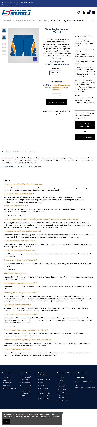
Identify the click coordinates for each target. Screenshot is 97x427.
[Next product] (93, 20)
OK (7, 421)
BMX (41, 382)
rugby (45, 111)
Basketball (62, 383)
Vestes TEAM (44, 399)
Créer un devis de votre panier (84, 125)
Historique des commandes (27, 387)
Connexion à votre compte (27, 378)
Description (6, 152)
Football (61, 392)
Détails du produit (20, 152)
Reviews (33, 152)
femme (67, 111)
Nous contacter (8, 2)
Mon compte (26, 383)
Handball (61, 386)
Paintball (43, 385)
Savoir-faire (7, 377)
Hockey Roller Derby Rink (63, 396)
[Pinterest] (59, 114)
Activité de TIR (45, 379)
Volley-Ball (62, 389)
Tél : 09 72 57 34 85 (25, 2)
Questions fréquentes (7, 381)
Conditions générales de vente (26, 393)
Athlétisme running (44, 389)
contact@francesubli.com (85, 388)
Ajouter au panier (58, 102)
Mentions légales (9, 389)
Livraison (6, 386)
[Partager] (53, 114)
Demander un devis (10, 5)
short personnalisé (56, 111)
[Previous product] (92, 20)
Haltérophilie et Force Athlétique (46, 394)
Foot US (61, 377)
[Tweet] (56, 114)
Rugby (60, 380)
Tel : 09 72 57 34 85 (84, 382)
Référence (55, 82)
